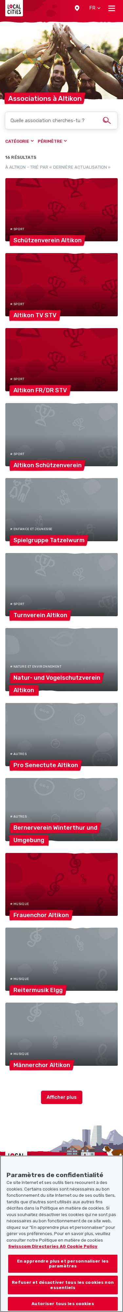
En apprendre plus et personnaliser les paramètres (63, 1264)
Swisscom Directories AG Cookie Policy (52, 1246)
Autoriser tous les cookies (62, 1303)
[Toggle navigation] (112, 8)
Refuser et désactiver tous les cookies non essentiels (62, 1285)
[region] (61, 1233)
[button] (77, 8)
